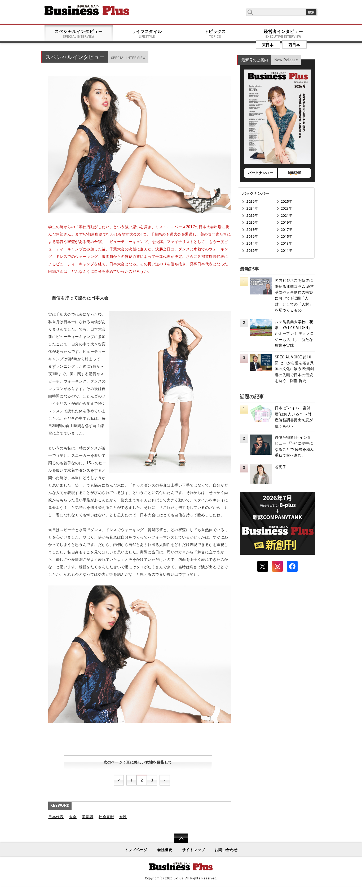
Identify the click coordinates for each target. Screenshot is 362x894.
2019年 (286, 222)
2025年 (286, 201)
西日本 (294, 45)
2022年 (252, 216)
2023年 (286, 208)
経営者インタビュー (283, 33)
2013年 (286, 243)
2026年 (252, 201)
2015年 (286, 236)
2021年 (286, 216)
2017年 (286, 230)
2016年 (252, 236)
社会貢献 (106, 817)
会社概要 (165, 850)
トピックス (215, 33)
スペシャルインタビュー (79, 33)
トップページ (136, 850)
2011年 (286, 251)
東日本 (267, 45)
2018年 (252, 230)
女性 (123, 817)
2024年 (252, 208)
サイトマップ (193, 850)
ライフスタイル (147, 33)
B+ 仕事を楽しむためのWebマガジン (87, 10)
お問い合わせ (226, 850)
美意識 (87, 817)
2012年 (252, 251)
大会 (73, 817)
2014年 (252, 243)
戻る (178, 841)
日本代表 (56, 817)
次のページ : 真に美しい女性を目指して (138, 762)
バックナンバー (260, 173)
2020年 (252, 222)
